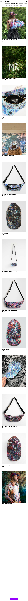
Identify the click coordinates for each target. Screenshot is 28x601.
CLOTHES (19, 3)
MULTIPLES (3, 3)
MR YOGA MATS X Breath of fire (14, 5)
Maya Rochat (5, 1)
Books (8, 3)
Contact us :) (14, 599)
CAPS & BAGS (13, 3)
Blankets (24, 3)
